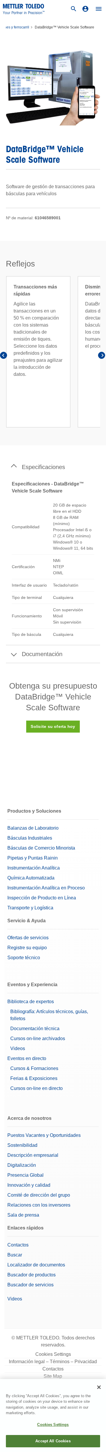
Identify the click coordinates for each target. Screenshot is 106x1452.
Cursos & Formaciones (34, 1068)
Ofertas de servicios (28, 937)
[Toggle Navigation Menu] (99, 9)
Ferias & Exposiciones (33, 1078)
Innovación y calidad (28, 1185)
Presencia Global (25, 1175)
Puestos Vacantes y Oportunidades (44, 1135)
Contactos (18, 1244)
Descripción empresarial (32, 1155)
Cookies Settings (53, 1354)
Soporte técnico (23, 957)
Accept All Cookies (52, 1441)
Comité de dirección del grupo (38, 1195)
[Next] (101, 356)
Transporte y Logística (30, 907)
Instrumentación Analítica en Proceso (46, 887)
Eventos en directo (26, 1058)
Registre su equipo (27, 947)
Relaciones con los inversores (38, 1205)
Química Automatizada (30, 877)
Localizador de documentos (36, 1264)
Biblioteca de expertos (30, 1001)
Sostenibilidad (22, 1145)
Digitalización (21, 1165)
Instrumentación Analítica (33, 867)
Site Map (53, 1376)
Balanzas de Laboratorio (33, 828)
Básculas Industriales (29, 837)
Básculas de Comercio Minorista (41, 847)
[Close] (98, 1387)
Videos (17, 1048)
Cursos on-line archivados (37, 1038)
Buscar (14, 1254)
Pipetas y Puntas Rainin (32, 857)
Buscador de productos (31, 1274)
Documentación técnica (34, 1028)
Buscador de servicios (30, 1284)
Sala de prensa (23, 1214)
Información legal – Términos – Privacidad (53, 1361)
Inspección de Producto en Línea (41, 897)
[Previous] (4, 356)
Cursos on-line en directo (36, 1088)
